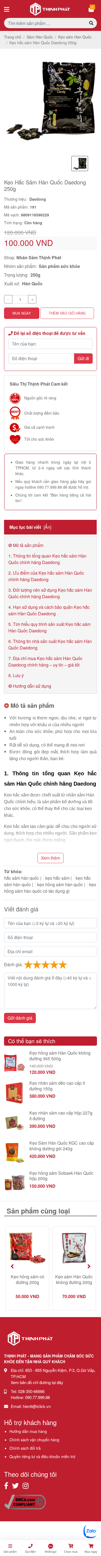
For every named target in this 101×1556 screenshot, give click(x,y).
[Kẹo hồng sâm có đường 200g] (27, 1248)
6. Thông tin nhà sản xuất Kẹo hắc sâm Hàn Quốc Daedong (50, 644)
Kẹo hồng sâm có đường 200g (27, 1279)
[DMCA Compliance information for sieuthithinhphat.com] (25, 1501)
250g (35, 275)
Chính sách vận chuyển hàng (34, 1439)
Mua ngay (21, 313)
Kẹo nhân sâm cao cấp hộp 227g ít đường (60, 1116)
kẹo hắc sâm (57, 878)
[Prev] (12, 1266)
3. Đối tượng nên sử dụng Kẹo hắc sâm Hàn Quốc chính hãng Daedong (50, 593)
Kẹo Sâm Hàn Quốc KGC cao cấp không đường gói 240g (61, 1146)
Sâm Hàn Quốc (40, 37)
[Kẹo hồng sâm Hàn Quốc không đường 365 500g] (14, 1062)
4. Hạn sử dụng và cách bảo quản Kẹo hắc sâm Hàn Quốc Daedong (49, 610)
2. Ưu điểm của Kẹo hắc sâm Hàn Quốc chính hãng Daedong (46, 576)
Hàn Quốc (32, 283)
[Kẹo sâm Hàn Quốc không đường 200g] (73, 1248)
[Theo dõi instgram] (26, 1485)
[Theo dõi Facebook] (6, 1485)
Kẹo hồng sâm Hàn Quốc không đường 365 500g (59, 1056)
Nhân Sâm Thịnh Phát (38, 257)
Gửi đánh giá (20, 1018)
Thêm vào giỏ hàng (67, 313)
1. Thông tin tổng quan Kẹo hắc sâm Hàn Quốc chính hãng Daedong (47, 559)
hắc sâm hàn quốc (21, 878)
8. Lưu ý (16, 675)
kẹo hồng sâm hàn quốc (60, 884)
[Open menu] (6, 9)
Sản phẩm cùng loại (38, 1211)
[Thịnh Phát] (30, 1347)
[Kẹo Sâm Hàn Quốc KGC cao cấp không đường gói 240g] (14, 1152)
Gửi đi (83, 358)
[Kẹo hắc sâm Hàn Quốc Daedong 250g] (50, 99)
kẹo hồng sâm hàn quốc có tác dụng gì (50, 887)
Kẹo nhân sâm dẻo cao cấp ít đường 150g (57, 1086)
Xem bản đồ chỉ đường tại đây (37, 1382)
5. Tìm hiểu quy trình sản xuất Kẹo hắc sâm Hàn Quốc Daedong (49, 627)
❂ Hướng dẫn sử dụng (29, 686)
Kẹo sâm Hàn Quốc (75, 37)
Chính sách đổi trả (25, 1448)
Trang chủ (12, 37)
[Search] (91, 23)
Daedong (37, 199)
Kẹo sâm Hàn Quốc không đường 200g (74, 1279)
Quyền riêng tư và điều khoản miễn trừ (42, 1456)
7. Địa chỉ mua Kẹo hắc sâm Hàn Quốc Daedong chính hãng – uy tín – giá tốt (45, 661)
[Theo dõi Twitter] (15, 1485)
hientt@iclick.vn (37, 1406)
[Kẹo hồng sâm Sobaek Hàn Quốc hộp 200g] (14, 1182)
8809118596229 (35, 214)
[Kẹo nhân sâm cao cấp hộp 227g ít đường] (14, 1122)
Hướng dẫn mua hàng (28, 1431)
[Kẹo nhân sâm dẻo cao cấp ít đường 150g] (14, 1092)
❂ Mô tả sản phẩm (25, 545)
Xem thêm (50, 858)
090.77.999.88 (49, 487)
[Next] (88, 1266)
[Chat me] (90, 1531)
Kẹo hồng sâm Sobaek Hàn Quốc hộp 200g (61, 1176)
